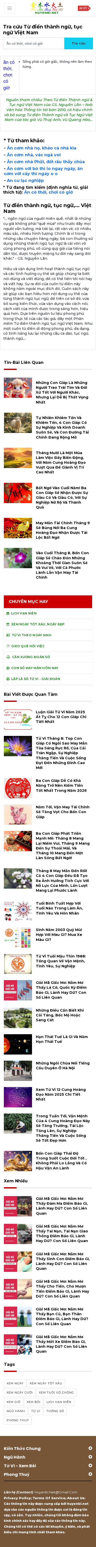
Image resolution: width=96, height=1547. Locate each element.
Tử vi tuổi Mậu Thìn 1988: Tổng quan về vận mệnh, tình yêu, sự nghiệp (61, 961)
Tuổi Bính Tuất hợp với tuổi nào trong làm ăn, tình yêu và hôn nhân (59, 908)
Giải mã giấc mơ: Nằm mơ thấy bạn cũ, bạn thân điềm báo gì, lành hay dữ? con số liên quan (62, 1316)
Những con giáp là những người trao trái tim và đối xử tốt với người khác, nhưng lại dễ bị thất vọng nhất (62, 392)
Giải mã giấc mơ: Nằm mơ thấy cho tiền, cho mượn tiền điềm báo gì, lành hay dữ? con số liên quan (62, 1288)
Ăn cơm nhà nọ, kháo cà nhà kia (41, 148)
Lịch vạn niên (59, 1402)
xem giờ (13, 1402)
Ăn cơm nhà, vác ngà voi (34, 154)
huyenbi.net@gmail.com (56, 1492)
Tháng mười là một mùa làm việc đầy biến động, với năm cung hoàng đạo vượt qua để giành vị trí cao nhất (61, 463)
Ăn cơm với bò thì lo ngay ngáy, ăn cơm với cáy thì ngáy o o (43, 171)
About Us (75, 1498)
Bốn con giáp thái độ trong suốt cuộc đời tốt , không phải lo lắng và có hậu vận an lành (61, 1160)
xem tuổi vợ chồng (56, 1392)
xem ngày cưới (20, 1392)
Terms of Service (49, 1498)
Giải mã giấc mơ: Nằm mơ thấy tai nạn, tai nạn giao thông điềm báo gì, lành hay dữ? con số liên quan (62, 1233)
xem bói (33, 1402)
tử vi (35, 1411)
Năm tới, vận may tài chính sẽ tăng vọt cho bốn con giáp (63, 812)
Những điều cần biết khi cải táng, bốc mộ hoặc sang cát (60, 1015)
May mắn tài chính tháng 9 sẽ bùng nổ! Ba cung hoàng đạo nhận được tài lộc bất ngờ (63, 530)
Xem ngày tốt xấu (46, 1383)
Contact (24, 1492)
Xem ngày (15, 1383)
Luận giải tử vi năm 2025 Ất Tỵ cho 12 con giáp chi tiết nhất (61, 717)
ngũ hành (16, 1411)
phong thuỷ (18, 1420)
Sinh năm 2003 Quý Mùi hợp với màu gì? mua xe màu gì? (59, 934)
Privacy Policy (17, 1498)
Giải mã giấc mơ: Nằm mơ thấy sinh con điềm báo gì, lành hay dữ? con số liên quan (63, 1261)
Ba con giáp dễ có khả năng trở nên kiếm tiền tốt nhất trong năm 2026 (61, 785)
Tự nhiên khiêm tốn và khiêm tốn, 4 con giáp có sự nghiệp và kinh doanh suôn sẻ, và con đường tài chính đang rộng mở (62, 427)
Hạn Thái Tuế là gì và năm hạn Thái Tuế (62, 1039)
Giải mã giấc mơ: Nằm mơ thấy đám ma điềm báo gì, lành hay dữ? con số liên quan (62, 1206)
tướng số (55, 1411)
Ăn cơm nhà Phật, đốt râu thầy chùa (46, 161)
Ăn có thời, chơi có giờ (48, 192)
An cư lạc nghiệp (25, 180)
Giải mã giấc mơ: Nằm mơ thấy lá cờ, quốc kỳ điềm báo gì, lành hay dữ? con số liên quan (61, 990)
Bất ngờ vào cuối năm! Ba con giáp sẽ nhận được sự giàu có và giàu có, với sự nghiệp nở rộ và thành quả (62, 498)
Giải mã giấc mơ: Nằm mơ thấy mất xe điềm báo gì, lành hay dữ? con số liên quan (61, 1344)
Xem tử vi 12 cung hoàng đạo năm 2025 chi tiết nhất (61, 1094)
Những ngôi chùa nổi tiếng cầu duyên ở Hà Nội (63, 1065)
